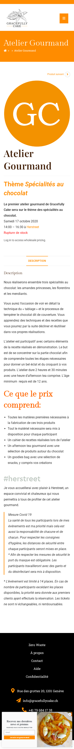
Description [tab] (37, 261)
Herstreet (33, 227)
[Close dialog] (69, 714)
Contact (37, 661)
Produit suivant (55, 74)
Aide (37, 668)
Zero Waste (37, 645)
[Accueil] (5, 50)
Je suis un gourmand (19, 737)
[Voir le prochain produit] (67, 74)
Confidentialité (37, 676)
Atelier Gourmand (25, 50)
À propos (37, 653)
